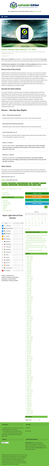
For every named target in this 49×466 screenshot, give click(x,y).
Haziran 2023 (29, 320)
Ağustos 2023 (30, 316)
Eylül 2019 (29, 388)
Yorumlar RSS (28, 431)
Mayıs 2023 (29, 321)
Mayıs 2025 (29, 281)
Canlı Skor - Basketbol (37, 196)
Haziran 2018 (29, 413)
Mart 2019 (29, 398)
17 (39, 220)
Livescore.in (5, 192)
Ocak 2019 (29, 401)
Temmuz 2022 (30, 338)
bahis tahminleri (35, 183)
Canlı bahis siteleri (7, 204)
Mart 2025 (29, 285)
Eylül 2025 (29, 275)
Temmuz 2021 (30, 358)
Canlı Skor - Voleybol (37, 203)
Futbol (18, 51)
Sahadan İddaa (36, 11)
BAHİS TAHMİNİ (23, 51)
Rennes (12, 53)
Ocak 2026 (29, 268)
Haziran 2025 (29, 280)
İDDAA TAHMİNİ (38, 51)
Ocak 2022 (29, 348)
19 (45, 220)
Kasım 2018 (29, 405)
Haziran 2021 (29, 360)
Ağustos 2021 (30, 356)
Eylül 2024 (29, 295)
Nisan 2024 (29, 303)
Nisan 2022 (29, 343)
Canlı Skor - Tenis (37, 200)
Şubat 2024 (29, 306)
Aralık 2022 (29, 330)
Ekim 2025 (29, 273)
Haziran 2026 (29, 260)
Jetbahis (5, 207)
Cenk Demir (12, 51)
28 (29, 225)
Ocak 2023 (29, 328)
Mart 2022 (29, 345)
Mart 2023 (29, 325)
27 (26, 225)
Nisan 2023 (29, 323)
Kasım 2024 (29, 291)
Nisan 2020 (29, 383)
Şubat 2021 (29, 366)
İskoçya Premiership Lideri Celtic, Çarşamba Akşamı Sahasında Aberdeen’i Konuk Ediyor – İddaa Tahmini (36, 247)
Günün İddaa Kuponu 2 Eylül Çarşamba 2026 (36, 238)
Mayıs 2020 (29, 381)
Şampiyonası (9, 210)
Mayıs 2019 (29, 395)
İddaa (34, 51)
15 (32, 220)
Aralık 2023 (29, 310)
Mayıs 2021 (29, 361)
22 (32, 223)
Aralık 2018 (29, 403)
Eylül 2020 (29, 375)
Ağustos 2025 (30, 276)
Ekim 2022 (29, 333)
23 (35, 223)
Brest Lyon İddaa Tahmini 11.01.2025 (39, 188)
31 (39, 225)
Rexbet (4, 208)
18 (42, 220)
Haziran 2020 (29, 380)
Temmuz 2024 (30, 298)
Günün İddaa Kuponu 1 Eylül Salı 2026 (34, 250)
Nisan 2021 (29, 363)
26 (45, 223)
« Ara (26, 229)
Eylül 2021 (29, 355)
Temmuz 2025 (30, 278)
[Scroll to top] (47, 464)
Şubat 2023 (29, 326)
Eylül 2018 (29, 408)
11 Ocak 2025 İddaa (12, 183)
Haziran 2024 (29, 300)
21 (29, 223)
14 (29, 220)
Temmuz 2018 (30, 411)
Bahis (30, 183)
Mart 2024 (29, 305)
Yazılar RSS (27, 427)
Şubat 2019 (29, 400)
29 (32, 225)
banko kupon (43, 183)
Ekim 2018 (29, 406)
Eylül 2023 (29, 315)
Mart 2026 (29, 265)
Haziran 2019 (29, 393)
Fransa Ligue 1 (29, 51)
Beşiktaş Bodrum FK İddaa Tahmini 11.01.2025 (11, 188)
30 (35, 225)
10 (39, 218)
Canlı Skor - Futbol (37, 193)
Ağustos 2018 (30, 410)
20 (26, 223)
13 (26, 220)
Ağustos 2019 (30, 390)
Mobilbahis (4, 180)
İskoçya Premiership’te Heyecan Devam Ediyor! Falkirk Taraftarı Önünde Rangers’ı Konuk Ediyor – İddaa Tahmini (35, 242)
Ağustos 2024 (30, 296)
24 (39, 223)
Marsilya (8, 53)
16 (35, 220)
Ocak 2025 (29, 288)
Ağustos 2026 (30, 256)
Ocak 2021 (29, 368)
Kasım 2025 (29, 271)
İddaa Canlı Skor (6, 194)
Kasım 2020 (29, 371)
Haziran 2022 (29, 340)
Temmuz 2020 (30, 378)
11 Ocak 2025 (4, 183)
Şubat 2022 (29, 346)
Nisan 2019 (29, 396)
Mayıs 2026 (29, 261)
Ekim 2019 (29, 386)
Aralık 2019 (29, 385)
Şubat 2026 (29, 266)
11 (42, 218)
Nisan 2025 (29, 283)
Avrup (4, 210)
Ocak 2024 (29, 308)
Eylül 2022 (29, 335)
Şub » (29, 229)
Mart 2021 (29, 365)
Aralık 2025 (29, 270)
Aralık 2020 (29, 370)
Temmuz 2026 (30, 258)
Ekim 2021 (29, 353)
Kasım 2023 (29, 311)
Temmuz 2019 (30, 391)
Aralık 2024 (29, 290)
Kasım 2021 (29, 351)
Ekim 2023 (29, 313)
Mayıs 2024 (29, 301)
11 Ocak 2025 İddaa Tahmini (22, 183)
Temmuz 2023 (30, 318)
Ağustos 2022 (30, 336)
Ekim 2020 (29, 373)
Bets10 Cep (5, 205)
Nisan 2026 (29, 263)
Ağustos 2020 (30, 376)
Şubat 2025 (29, 286)
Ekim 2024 (29, 293)
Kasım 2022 (29, 331)
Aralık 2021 (29, 350)
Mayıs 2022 (29, 341)
